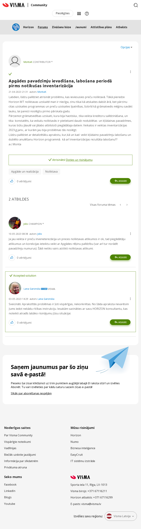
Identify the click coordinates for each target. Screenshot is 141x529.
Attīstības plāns (101, 27)
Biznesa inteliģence (82, 448)
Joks (39, 233)
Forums (43, 27)
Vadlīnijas (10, 448)
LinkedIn (9, 491)
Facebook (10, 484)
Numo (74, 442)
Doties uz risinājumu (79, 160)
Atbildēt (122, 181)
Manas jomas (79, 13)
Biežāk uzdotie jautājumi (20, 455)
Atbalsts (121, 27)
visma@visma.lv (91, 504)
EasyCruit (76, 455)
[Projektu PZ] (127, 204)
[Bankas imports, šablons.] (121, 204)
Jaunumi (80, 27)
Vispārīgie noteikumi (17, 442)
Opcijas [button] (125, 47)
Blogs (8, 497)
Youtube (9, 504)
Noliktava (51, 171)
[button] (130, 72)
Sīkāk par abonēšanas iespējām (31, 393)
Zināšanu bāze (61, 27)
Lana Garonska (45, 298)
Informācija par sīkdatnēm (21, 461)
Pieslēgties (63, 13)
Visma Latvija (122, 516)
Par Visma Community (18, 435)
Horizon (28, 27)
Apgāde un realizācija (25, 171)
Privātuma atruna (15, 467)
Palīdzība (87, 13)
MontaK (41, 91)
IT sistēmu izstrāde (82, 461)
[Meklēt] (135, 5)
